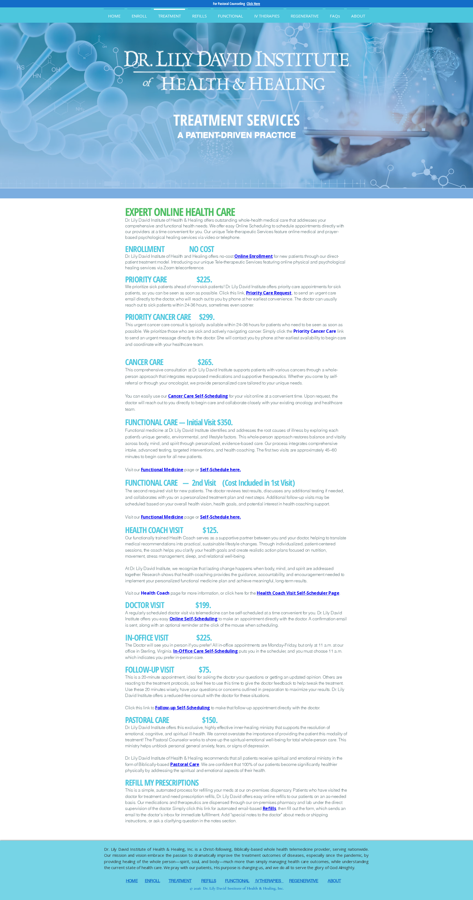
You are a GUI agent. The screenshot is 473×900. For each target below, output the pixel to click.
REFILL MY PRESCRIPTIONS (161, 782)
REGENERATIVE (303, 880)
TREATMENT (180, 880)
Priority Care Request (269, 293)
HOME (132, 880)
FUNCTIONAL (237, 880)
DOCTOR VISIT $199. (168, 604)
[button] (358, 13)
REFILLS (208, 880)
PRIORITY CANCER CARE (158, 316)
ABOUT (334, 880)
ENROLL (152, 880)
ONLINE (169, 211)
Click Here (253, 3)
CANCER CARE (145, 361)
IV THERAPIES (269, 880)
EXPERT (139, 211)
